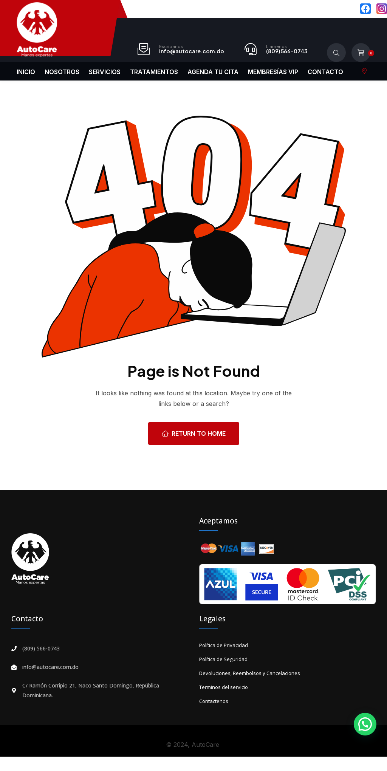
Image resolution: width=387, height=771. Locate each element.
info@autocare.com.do (191, 51)
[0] (360, 52)
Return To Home (199, 433)
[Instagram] (381, 8)
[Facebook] (365, 8)
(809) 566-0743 (286, 51)
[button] (365, 724)
